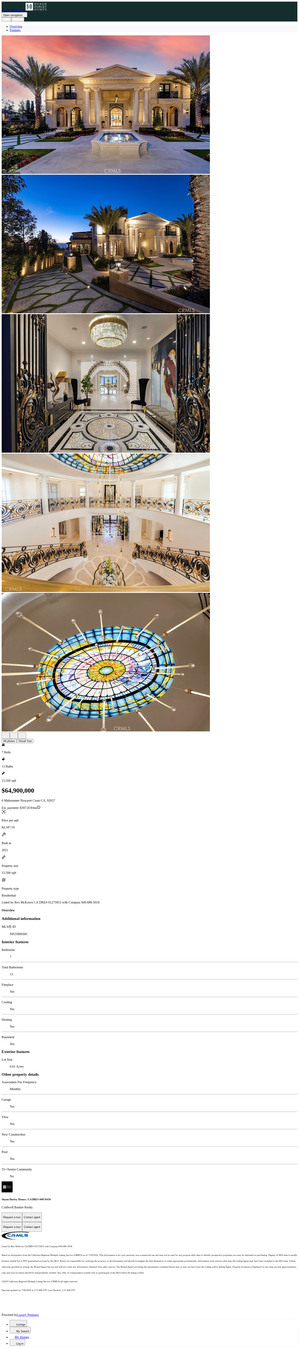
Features (15, 30)
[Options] (6, 735)
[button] (149, 105)
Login (6, 19)
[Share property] (22, 735)
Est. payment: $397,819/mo (19, 808)
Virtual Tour (25, 741)
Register (18, 19)
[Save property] (14, 735)
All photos (9, 741)
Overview (16, 26)
